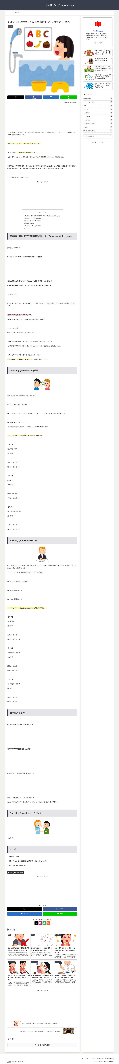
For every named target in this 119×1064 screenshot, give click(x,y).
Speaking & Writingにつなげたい (34, 225)
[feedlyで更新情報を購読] (44, 923)
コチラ (28, 177)
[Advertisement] (42, 117)
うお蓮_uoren (98, 31)
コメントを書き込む (42, 1045)
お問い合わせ (109, 1058)
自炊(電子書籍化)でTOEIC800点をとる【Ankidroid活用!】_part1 (43, 215)
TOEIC (10, 872)
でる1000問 (24, 581)
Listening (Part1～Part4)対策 (33, 218)
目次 (40, 212)
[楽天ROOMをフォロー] (40, 923)
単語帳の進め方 (29, 223)
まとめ (27, 228)
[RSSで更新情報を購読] (48, 923)
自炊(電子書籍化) (19, 872)
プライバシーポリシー (97, 1058)
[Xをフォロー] (36, 923)
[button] (110, 136)
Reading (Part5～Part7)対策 (33, 220)
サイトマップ (85, 1058)
